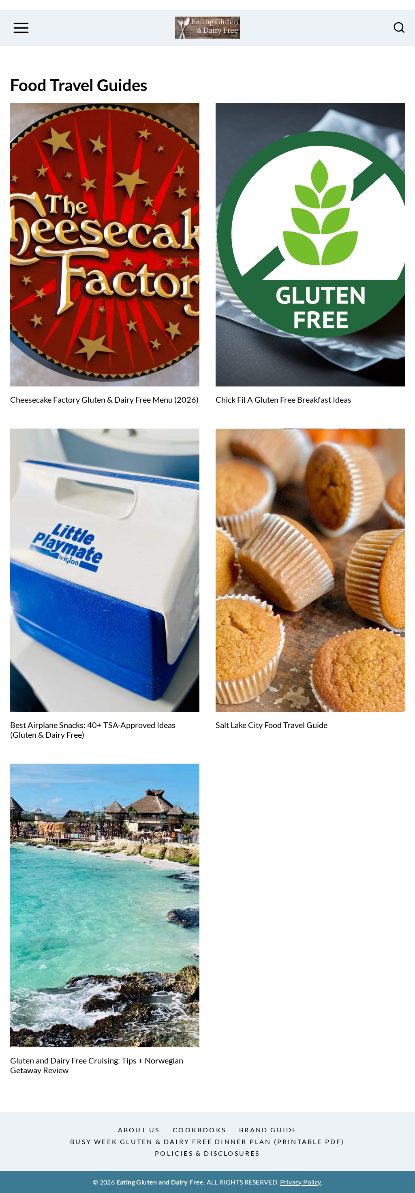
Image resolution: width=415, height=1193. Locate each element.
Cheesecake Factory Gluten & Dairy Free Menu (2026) (104, 399)
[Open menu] (21, 28)
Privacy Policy (300, 1182)
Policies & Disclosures (207, 1153)
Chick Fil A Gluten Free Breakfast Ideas (283, 399)
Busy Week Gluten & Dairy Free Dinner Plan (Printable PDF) (207, 1141)
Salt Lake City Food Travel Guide (271, 725)
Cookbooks (199, 1130)
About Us (139, 1130)
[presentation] (104, 244)
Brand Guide (268, 1130)
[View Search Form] (399, 27)
